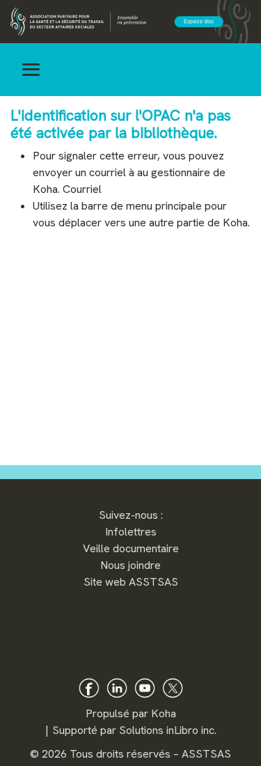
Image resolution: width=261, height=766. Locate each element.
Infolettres (131, 531)
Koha (163, 713)
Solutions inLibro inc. (167, 730)
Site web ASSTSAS (131, 581)
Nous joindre (130, 565)
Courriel (82, 189)
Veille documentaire (131, 548)
